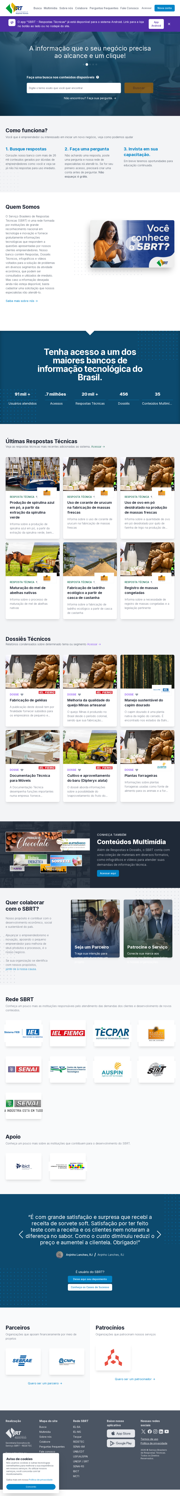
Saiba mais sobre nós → (22, 301)
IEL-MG (77, 1431)
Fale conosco (47, 1451)
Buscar (139, 88)
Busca (38, 8)
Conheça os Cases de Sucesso (90, 1287)
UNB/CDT (78, 1451)
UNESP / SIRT (81, 1461)
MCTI (76, 1476)
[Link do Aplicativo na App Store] (121, 1433)
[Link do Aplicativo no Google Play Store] (121, 1443)
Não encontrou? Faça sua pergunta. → (90, 98)
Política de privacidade (154, 1443)
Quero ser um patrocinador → (135, 1379)
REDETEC (78, 1441)
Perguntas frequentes (104, 8)
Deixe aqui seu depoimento (90, 1279)
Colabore (81, 8)
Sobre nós (66, 8)
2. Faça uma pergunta (87, 148)
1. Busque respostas (26, 148)
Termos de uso (149, 1439)
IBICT (76, 1471)
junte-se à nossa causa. (21, 969)
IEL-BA (76, 1426)
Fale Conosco (129, 8)
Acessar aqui (108, 873)
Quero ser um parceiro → (45, 1383)
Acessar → (98, 446)
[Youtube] (167, 1431)
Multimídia (50, 8)
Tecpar (77, 1436)
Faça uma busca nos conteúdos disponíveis (60, 77)
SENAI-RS (78, 1466)
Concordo (31, 1486)
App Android (156, 24)
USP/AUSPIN (80, 1456)
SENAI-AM (79, 1446)
